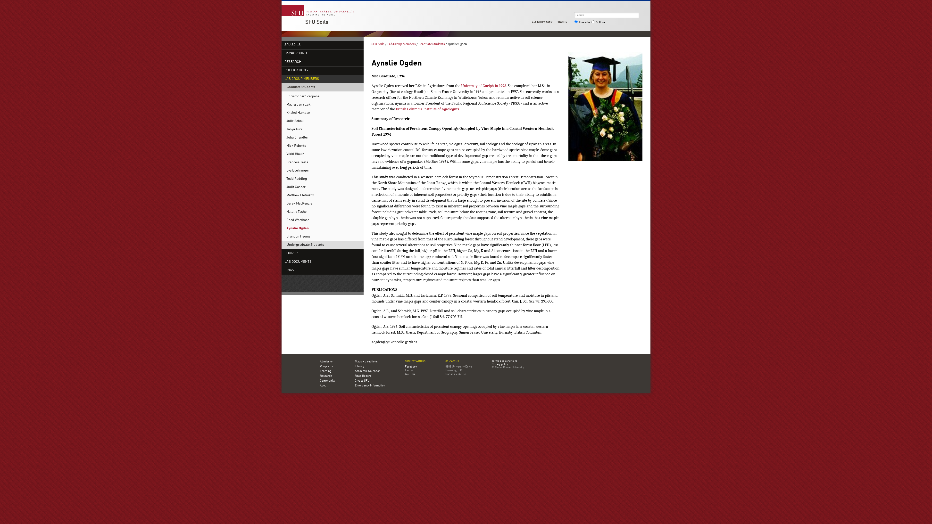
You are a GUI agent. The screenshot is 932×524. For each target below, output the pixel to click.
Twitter (409, 370)
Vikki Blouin (295, 154)
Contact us (452, 361)
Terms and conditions (504, 361)
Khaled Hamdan (298, 113)
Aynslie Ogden (297, 228)
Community (327, 380)
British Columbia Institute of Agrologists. (427, 109)
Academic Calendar (367, 371)
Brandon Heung (298, 236)
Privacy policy (500, 364)
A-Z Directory (542, 22)
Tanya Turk (294, 129)
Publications (296, 70)
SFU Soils (316, 22)
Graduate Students (301, 87)
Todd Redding (296, 178)
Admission (326, 361)
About (323, 385)
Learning (326, 371)
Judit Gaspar (296, 187)
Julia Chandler (297, 137)
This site (584, 22)
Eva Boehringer (297, 170)
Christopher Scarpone (302, 96)
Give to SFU (362, 380)
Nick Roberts (296, 145)
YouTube (410, 374)
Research (292, 62)
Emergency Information (370, 385)
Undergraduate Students (305, 244)
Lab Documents (297, 261)
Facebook (411, 366)
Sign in (562, 22)
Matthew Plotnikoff (300, 195)
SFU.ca (600, 22)
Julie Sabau (295, 121)
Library (359, 366)
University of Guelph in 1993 (483, 86)
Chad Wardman (297, 220)
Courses (291, 253)
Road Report (363, 376)
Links (289, 270)
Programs (326, 366)
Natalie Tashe (296, 211)
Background (295, 53)
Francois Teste (297, 162)
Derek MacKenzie (299, 203)
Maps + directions (366, 361)
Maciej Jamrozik (298, 104)
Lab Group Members (301, 79)
